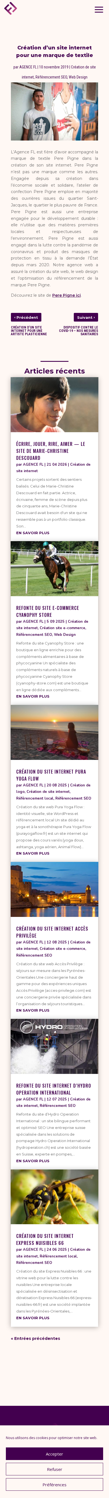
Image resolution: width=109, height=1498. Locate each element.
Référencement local (34, 798)
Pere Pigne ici (66, 295)
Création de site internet (48, 791)
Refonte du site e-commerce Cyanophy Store (47, 611)
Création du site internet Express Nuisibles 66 (45, 1239)
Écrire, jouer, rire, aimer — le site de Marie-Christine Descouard (50, 451)
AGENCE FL (28, 67)
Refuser (54, 1469)
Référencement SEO (51, 77)
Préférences (54, 1484)
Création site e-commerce (62, 628)
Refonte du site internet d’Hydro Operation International (53, 1089)
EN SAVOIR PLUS (32, 533)
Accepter (54, 1454)
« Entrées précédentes (35, 1338)
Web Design (78, 77)
